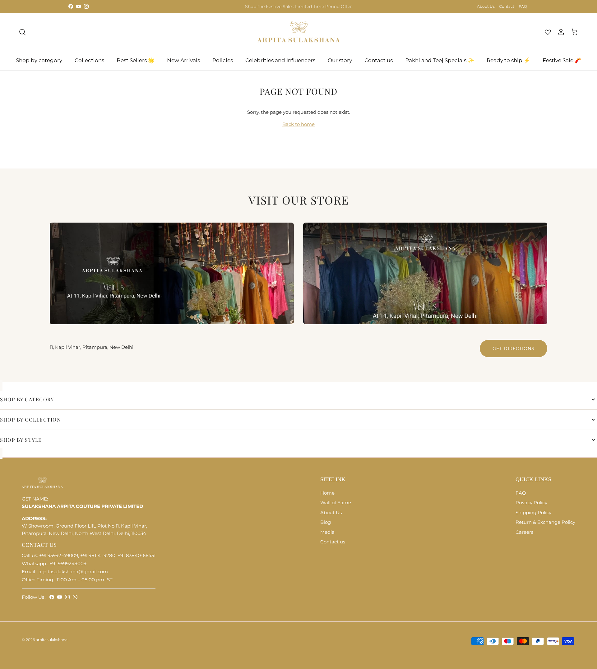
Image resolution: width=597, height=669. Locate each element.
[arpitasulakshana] (298, 32)
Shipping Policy (533, 512)
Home (327, 493)
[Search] (22, 32)
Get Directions (514, 348)
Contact (506, 6)
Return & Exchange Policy (545, 522)
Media (327, 532)
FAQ (523, 6)
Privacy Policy (531, 502)
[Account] (560, 32)
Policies (222, 60)
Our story (340, 60)
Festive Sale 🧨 (562, 60)
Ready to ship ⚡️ (508, 60)
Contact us (378, 60)
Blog (325, 522)
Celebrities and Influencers (280, 60)
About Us (486, 6)
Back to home (298, 124)
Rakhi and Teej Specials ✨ (439, 60)
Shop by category (39, 60)
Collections (89, 60)
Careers (524, 532)
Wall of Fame (335, 502)
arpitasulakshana (51, 639)
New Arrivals (183, 60)
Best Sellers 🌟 (136, 60)
